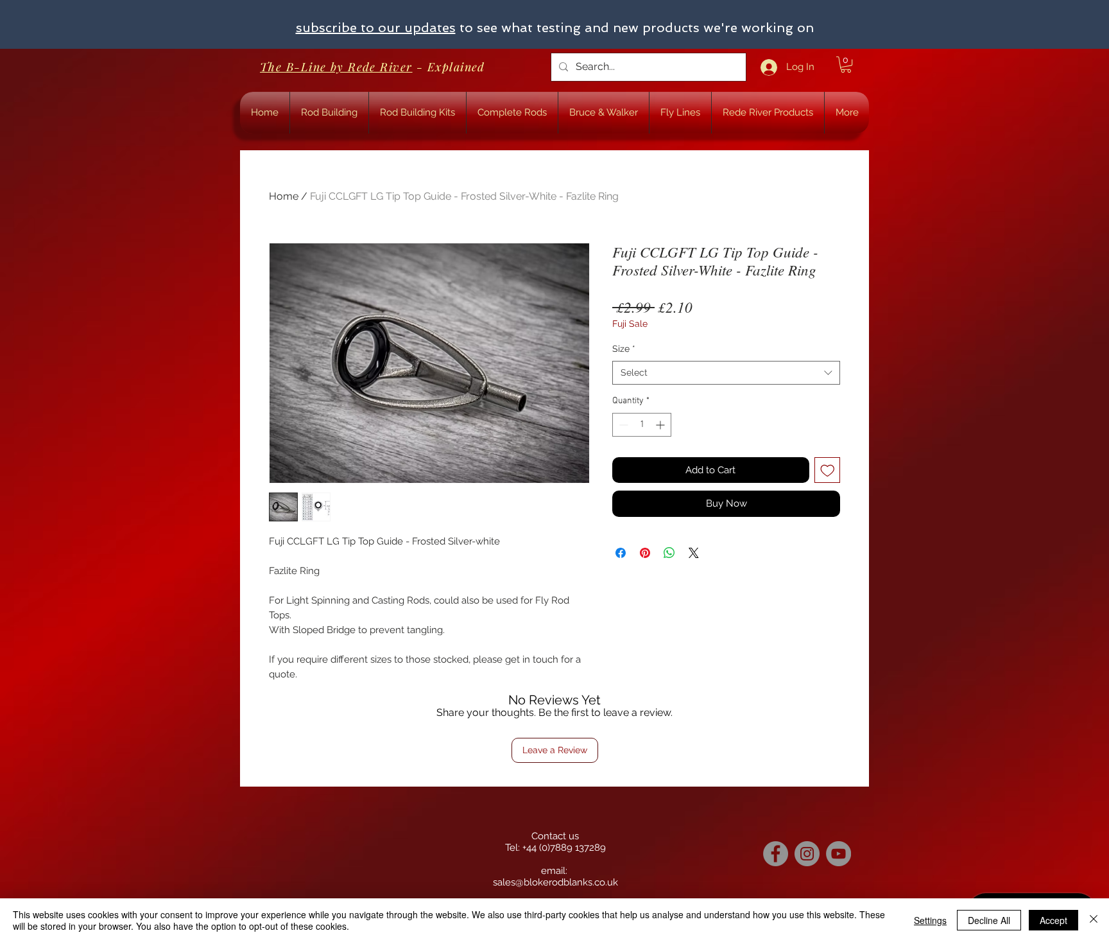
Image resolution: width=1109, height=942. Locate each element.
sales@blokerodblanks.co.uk (555, 882)
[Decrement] (622, 425)
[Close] (1093, 920)
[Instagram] (807, 853)
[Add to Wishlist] (827, 470)
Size (623, 349)
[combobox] (726, 373)
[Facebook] (775, 853)
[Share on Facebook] (620, 553)
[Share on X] (693, 553)
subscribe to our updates (376, 27)
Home (283, 196)
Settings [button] (930, 920)
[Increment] (661, 425)
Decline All (989, 920)
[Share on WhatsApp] (669, 553)
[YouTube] (838, 853)
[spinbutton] (641, 425)
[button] (845, 65)
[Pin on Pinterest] (645, 553)
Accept (1053, 920)
